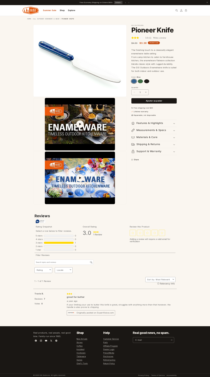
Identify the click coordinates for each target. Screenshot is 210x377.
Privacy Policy (143, 375)
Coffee (80, 346)
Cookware (81, 353)
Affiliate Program (110, 346)
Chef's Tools (82, 363)
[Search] (176, 10)
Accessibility (172, 375)
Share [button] (136, 160)
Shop (62, 10)
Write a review (159, 38)
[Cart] (186, 10)
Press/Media (108, 353)
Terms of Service (158, 375)
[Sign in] (181, 10)
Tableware (81, 356)
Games (79, 360)
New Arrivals (82, 339)
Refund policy (109, 360)
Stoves (80, 342)
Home (29, 19)
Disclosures (108, 356)
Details (118, 2)
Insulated (80, 349)
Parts (105, 342)
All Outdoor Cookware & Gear (46, 19)
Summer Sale (49, 10)
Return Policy (109, 363)
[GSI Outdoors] (30, 10)
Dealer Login (108, 349)
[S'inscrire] (171, 340)
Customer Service (111, 339)
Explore (71, 10)
